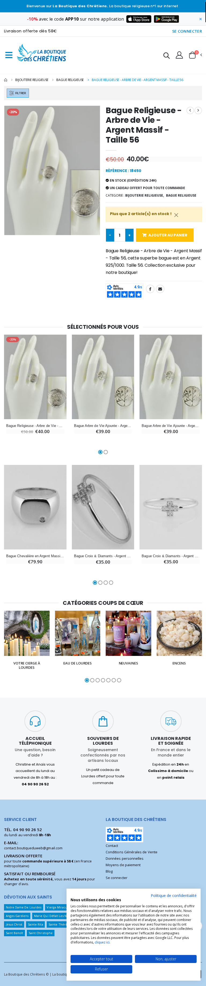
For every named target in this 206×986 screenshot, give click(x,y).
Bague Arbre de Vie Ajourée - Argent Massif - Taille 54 (171, 426)
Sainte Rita (35, 924)
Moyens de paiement (123, 864)
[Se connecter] (179, 55)
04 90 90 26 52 (27, 829)
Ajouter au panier (167, 235)
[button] (166, 56)
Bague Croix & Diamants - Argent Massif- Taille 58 (171, 556)
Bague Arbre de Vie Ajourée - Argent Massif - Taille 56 (103, 426)
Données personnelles (125, 858)
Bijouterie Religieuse (31, 80)
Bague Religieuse (70, 80)
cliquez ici (102, 942)
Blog (109, 871)
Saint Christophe (41, 933)
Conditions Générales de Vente (131, 852)
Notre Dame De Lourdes (23, 907)
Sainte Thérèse (60, 924)
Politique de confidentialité (174, 895)
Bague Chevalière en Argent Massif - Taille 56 (35, 556)
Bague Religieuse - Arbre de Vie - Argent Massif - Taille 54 (35, 426)
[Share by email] (160, 289)
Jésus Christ (14, 924)
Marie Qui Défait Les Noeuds (55, 916)
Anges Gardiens (17, 916)
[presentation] (7, 647)
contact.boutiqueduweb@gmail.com (33, 848)
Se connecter (116, 877)
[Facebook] (150, 289)
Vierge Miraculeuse (61, 907)
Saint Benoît (14, 933)
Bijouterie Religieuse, (144, 195)
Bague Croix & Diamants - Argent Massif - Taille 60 (103, 556)
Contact (112, 845)
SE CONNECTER (187, 31)
